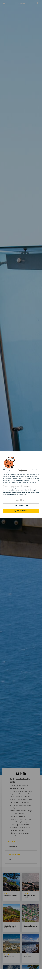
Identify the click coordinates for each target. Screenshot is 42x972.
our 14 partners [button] (23, 470)
